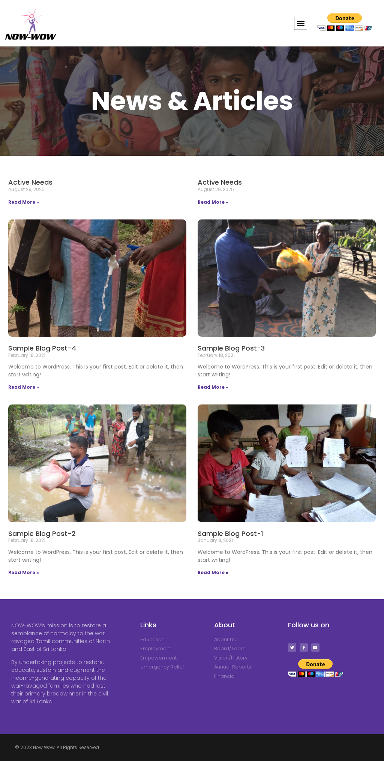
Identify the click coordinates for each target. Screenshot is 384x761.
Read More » (23, 202)
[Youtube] (315, 647)
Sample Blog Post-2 (42, 533)
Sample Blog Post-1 (230, 533)
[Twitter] (292, 647)
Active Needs (30, 182)
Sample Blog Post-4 (42, 348)
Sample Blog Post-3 (231, 348)
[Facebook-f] (304, 647)
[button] (300, 23)
